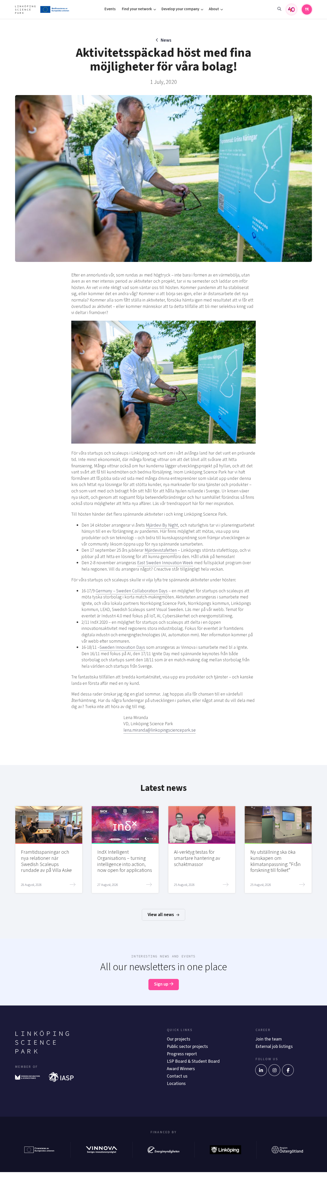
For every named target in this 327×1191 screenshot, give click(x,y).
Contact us (177, 1076)
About (214, 9)
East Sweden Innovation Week (165, 563)
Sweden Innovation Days (122, 647)
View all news (161, 914)
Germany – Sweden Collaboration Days (132, 591)
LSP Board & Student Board (193, 1061)
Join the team (268, 1039)
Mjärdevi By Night (162, 525)
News (166, 40)
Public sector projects (187, 1046)
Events (110, 9)
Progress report (182, 1054)
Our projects (178, 1039)
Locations (176, 1083)
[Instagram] (274, 1070)
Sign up (161, 984)
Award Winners (181, 1069)
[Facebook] (288, 1070)
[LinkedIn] (261, 1070)
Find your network (137, 9)
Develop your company (180, 9)
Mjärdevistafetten (161, 550)
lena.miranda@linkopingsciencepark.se (159, 730)
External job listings (274, 1046)
